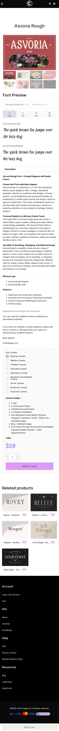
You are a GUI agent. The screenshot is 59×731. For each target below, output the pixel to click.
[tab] (29, 169)
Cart (4, 601)
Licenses (6, 623)
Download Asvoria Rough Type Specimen (21, 311)
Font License (11, 352)
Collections (7, 682)
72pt (49, 114)
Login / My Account (10, 594)
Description (10, 169)
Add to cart (29, 466)
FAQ (4, 646)
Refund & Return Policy (12, 659)
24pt (9, 114)
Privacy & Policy (9, 653)
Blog (4, 675)
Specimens (7, 688)
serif (31, 187)
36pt (23, 114)
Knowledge (7, 630)
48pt (36, 114)
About (4, 617)
